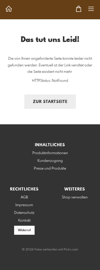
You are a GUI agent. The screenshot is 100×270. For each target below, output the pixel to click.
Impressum (24, 205)
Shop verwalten (75, 197)
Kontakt (24, 220)
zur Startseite (50, 102)
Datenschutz (24, 213)
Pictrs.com (71, 249)
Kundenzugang (50, 161)
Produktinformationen (50, 153)
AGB (24, 197)
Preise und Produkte (50, 168)
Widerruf (24, 230)
